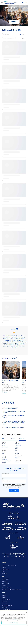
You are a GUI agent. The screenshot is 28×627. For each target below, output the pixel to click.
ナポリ (16, 448)
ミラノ (16, 447)
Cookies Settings (6, 609)
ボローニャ (17, 443)
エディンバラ (5, 447)
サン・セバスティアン (7, 461)
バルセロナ (4, 457)
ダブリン (17, 457)
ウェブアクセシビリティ (7, 605)
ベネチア (17, 453)
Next (26, 342)
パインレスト (16, 556)
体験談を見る (14, 22)
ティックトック (23, 556)
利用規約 (4, 597)
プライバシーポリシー (6, 599)
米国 (3, 438)
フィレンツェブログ (9, 358)
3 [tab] (16, 350)
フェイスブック (4, 556)
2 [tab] (14, 350)
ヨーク (3, 445)
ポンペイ (17, 450)
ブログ (3, 571)
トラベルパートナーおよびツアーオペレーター (11, 589)
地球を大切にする (5, 569)
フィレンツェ (18, 445)
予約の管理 (4, 585)
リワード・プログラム (6, 587)
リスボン (17, 462)
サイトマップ (4, 603)
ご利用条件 (4, 595)
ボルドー (4, 452)
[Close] (26, 612)
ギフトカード (4, 601)
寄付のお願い (4, 573)
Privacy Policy (17, 620)
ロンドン (4, 443)
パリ (3, 453)
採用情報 (4, 567)
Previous (2, 342)
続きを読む (4, 392)
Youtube (19, 556)
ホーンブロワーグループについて (9, 565)
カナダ (12, 438)
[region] (14, 617)
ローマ (16, 452)
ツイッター (12, 556)
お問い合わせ (4, 581)
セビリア (4, 462)
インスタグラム (8, 556)
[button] (11, 38)
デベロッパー (4, 607)
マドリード (4, 459)
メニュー (1, 2)
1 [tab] (12, 350)
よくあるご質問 (5, 579)
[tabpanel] (14, 341)
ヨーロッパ (22, 438)
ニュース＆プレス (5, 583)
